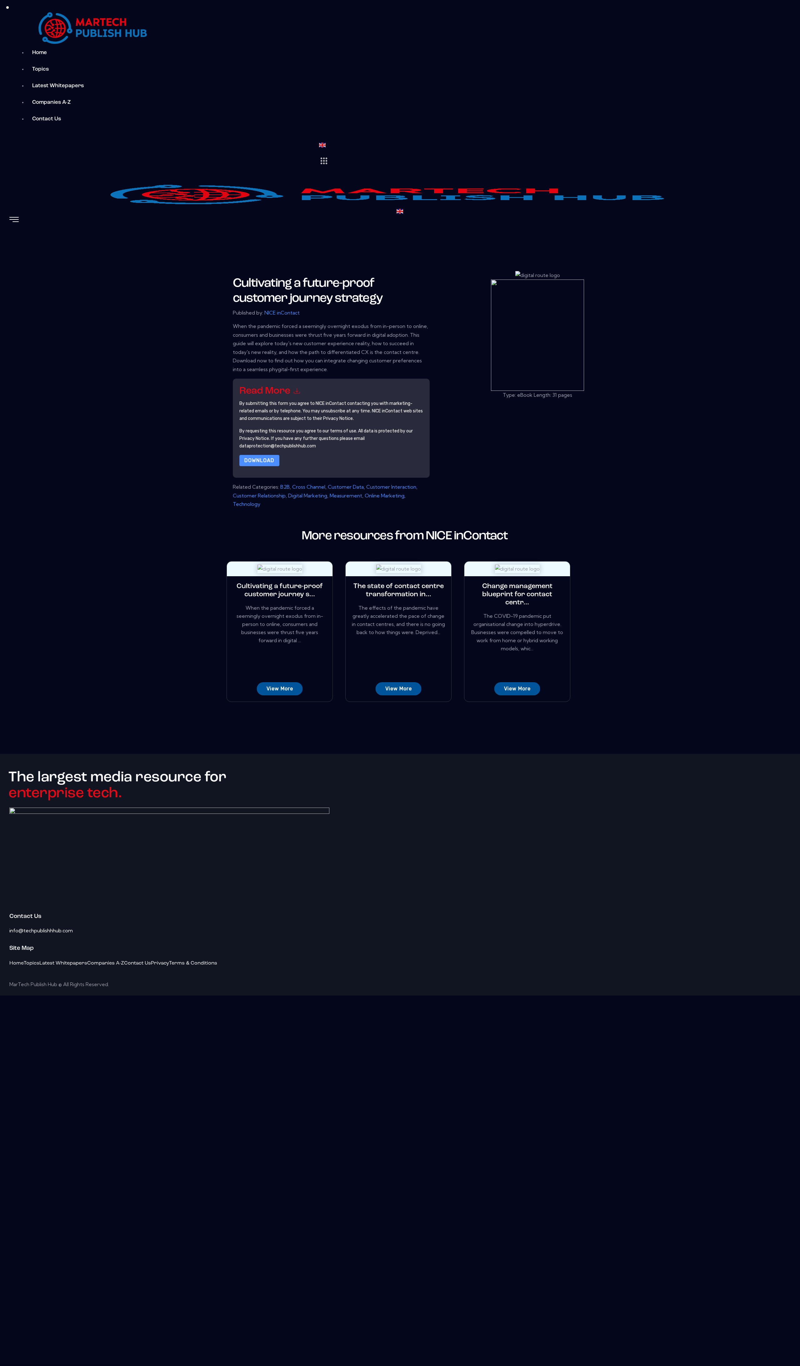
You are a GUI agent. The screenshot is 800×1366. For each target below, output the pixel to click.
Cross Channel (308, 487)
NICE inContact (282, 313)
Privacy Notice (254, 438)
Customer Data (346, 487)
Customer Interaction (391, 487)
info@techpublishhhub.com (41, 930)
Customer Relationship (259, 495)
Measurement (346, 495)
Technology (246, 504)
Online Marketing (384, 495)
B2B (285, 487)
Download (259, 460)
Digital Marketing (307, 495)
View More (280, 689)
